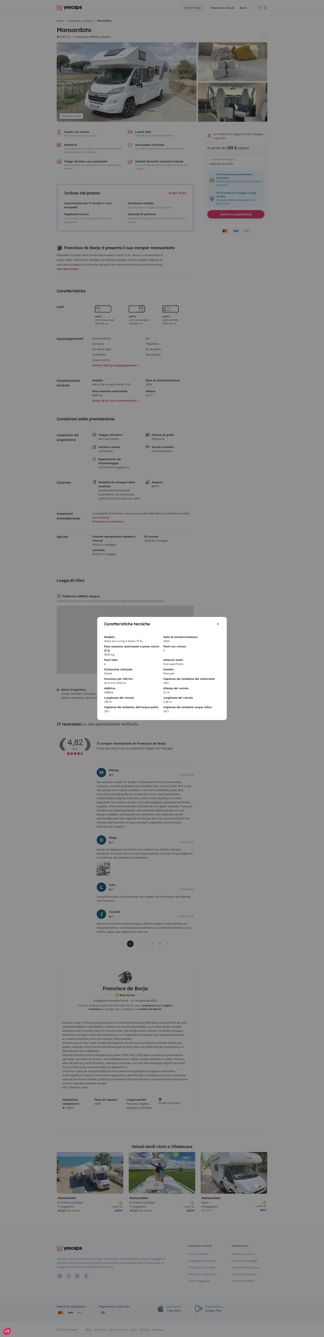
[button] (7, 1331)
